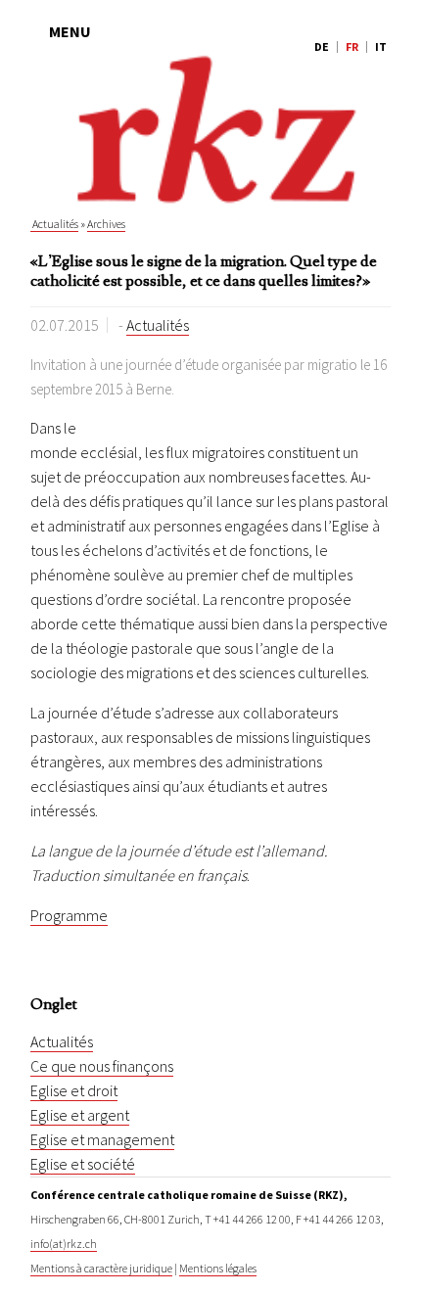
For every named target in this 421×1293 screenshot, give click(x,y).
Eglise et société (82, 1164)
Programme (69, 915)
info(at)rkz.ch (63, 1243)
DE (321, 46)
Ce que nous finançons (101, 1066)
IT (381, 46)
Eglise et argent (79, 1115)
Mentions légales (218, 1268)
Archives (106, 223)
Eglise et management (102, 1139)
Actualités (54, 223)
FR (352, 46)
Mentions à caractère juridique (101, 1268)
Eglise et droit (73, 1090)
